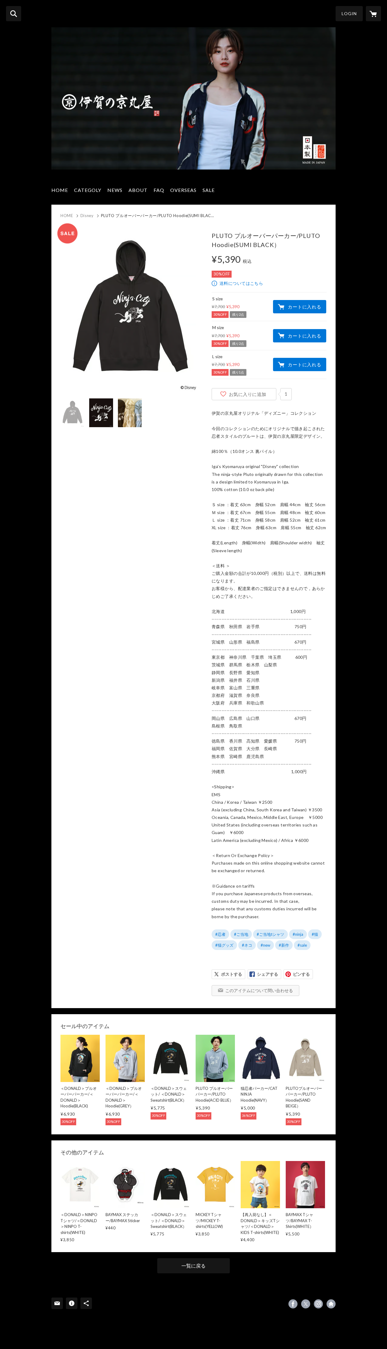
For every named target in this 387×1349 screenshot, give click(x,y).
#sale (302, 945)
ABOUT (138, 190)
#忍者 (220, 934)
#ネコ (247, 945)
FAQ (159, 190)
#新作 (284, 945)
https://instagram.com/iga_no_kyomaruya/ (318, 1303)
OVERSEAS (183, 190)
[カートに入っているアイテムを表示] (373, 13)
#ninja (298, 934)
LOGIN (349, 13)
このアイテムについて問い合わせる (259, 990)
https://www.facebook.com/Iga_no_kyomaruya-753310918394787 (293, 1303)
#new (265, 945)
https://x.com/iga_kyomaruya (305, 1303)
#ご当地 (241, 934)
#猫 (315, 934)
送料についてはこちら (241, 283)
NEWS (114, 190)
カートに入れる (304, 306)
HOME (59, 190)
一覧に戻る (193, 1265)
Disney (87, 215)
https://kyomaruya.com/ (331, 1303)
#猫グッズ (224, 945)
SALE (209, 190)
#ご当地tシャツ (270, 934)
